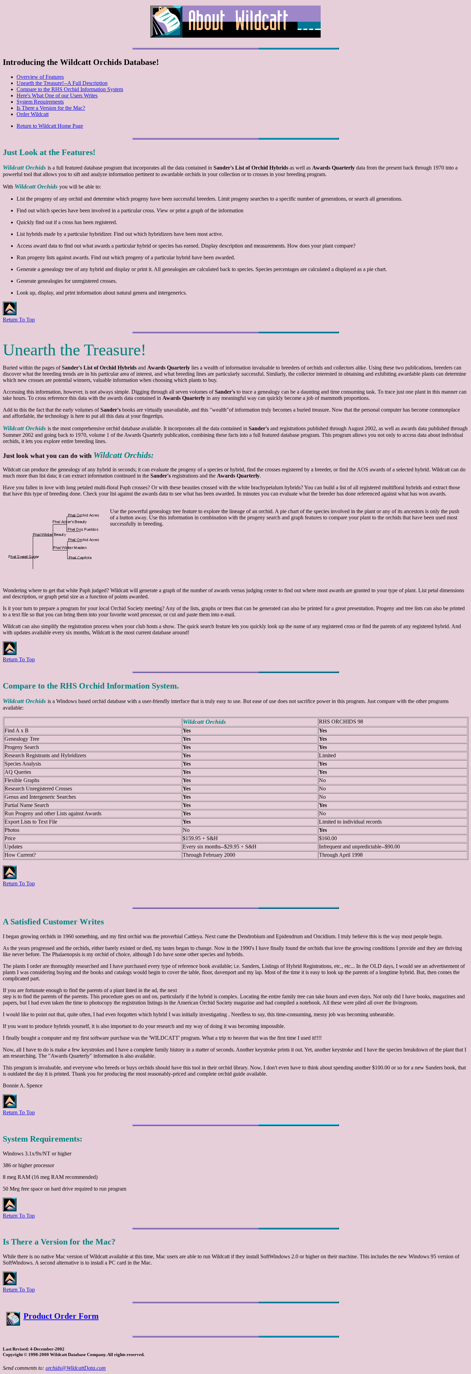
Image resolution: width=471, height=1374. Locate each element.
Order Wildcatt (33, 114)
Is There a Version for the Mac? (51, 108)
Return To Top (19, 320)
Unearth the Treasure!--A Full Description (62, 83)
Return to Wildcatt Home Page (50, 126)
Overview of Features (40, 77)
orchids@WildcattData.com (76, 1368)
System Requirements (40, 102)
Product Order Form (61, 1315)
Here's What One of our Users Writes (57, 95)
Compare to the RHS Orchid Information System (70, 89)
